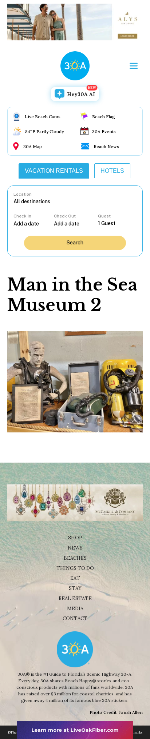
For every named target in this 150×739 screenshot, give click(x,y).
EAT (75, 578)
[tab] (54, 171)
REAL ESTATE (75, 598)
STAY (75, 588)
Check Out (65, 216)
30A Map (32, 146)
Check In (22, 216)
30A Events (104, 131)
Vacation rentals (54, 171)
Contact (75, 618)
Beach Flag (103, 116)
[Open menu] (134, 66)
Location (22, 194)
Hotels (112, 171)
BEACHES (75, 558)
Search (75, 242)
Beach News (106, 146)
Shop (75, 538)
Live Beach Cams (42, 116)
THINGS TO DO (75, 568)
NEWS (75, 548)
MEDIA (75, 609)
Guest (104, 216)
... (34, 223)
